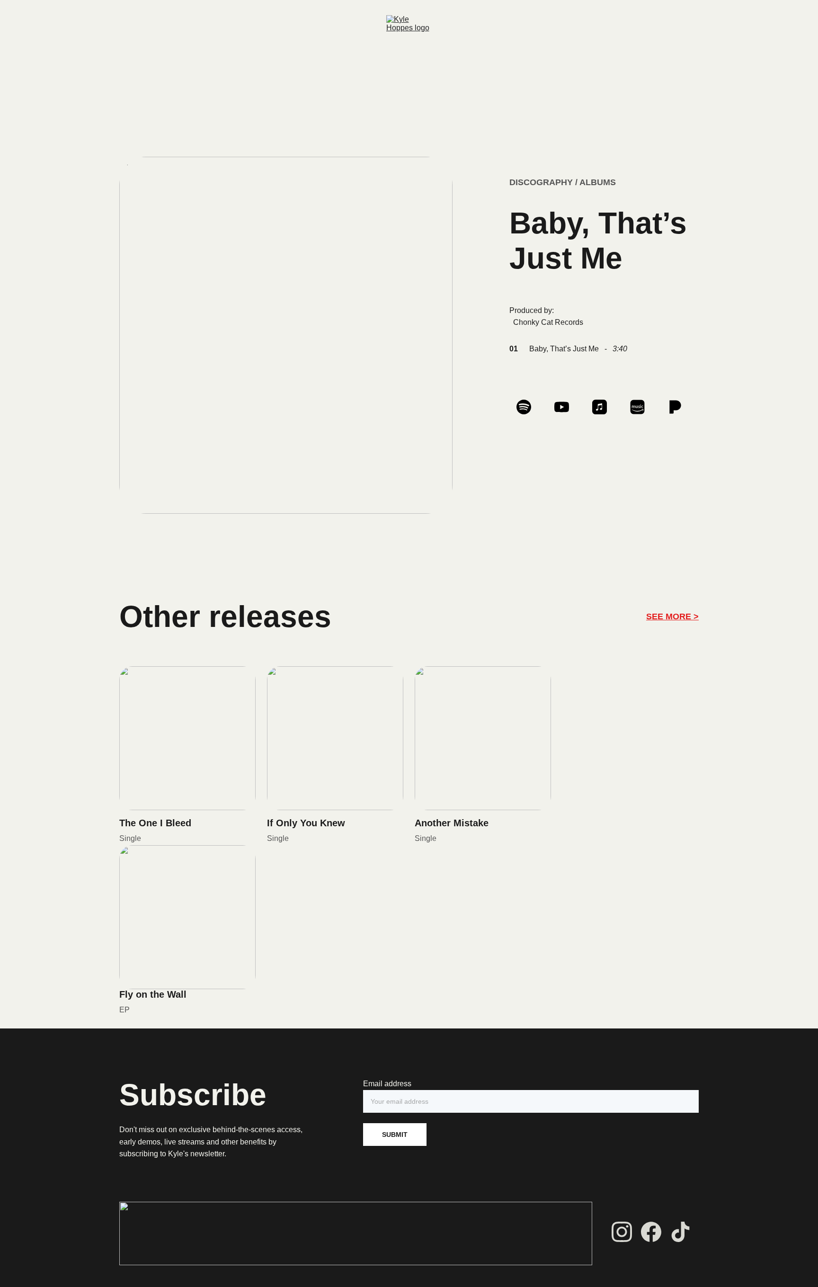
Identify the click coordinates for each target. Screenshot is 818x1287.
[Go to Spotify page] (528, 407)
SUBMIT (395, 1134)
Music (352, 78)
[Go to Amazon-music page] (642, 407)
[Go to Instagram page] (622, 1232)
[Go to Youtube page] (566, 407)
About (499, 78)
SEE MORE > (672, 616)
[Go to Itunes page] (604, 407)
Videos (388, 78)
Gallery (463, 78)
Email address (387, 1084)
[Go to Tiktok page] (680, 1232)
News (317, 78)
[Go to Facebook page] (651, 1232)
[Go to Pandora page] (675, 407)
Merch (425, 78)
